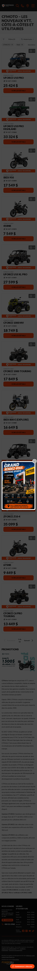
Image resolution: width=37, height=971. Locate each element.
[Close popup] (34, 461)
